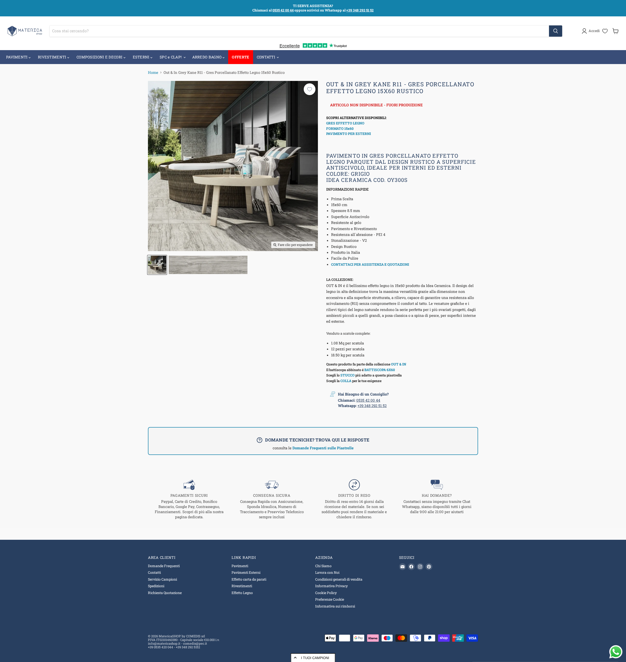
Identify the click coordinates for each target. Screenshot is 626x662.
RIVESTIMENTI (52, 57)
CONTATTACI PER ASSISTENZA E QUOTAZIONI (370, 264)
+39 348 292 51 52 (360, 10)
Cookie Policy (326, 592)
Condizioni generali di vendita (338, 579)
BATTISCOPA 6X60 (379, 369)
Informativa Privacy (331, 586)
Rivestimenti (242, 586)
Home (153, 72)
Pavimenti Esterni (246, 572)
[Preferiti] (605, 31)
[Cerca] (555, 31)
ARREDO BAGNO (207, 57)
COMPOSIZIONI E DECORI (100, 57)
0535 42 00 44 (283, 10)
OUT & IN (398, 364)
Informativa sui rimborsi (335, 606)
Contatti (154, 572)
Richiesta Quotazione (165, 592)
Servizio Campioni (162, 579)
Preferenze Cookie (329, 599)
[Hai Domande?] (437, 499)
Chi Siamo (323, 565)
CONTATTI (266, 57)
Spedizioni (156, 586)
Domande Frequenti (164, 565)
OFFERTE (240, 57)
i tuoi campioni (315, 658)
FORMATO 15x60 (340, 128)
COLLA (345, 380)
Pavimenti (240, 565)
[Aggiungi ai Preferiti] (309, 89)
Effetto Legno (242, 592)
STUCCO (347, 375)
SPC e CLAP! (171, 57)
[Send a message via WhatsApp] (616, 652)
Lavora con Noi (327, 572)
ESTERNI (141, 57)
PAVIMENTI (17, 57)
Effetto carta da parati (249, 579)
